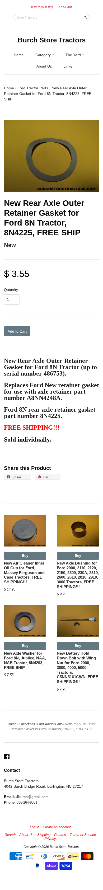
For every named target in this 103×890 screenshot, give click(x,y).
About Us (44, 66)
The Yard (73, 55)
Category (43, 55)
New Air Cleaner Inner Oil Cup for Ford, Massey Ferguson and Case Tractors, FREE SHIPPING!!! (24, 572)
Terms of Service (83, 835)
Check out (64, 6)
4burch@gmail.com (32, 797)
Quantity (11, 289)
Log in (34, 827)
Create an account (57, 827)
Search (10, 835)
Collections (27, 724)
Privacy (50, 839)
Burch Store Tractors (52, 40)
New (10, 245)
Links (67, 66)
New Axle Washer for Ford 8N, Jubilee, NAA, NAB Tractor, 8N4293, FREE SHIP (25, 660)
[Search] (85, 17)
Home (19, 55)
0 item (42, 6)
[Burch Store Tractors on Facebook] (7, 756)
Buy (25, 556)
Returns (60, 835)
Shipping (43, 835)
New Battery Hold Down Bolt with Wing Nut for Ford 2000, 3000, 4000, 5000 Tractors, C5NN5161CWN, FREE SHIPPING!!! (77, 667)
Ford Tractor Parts (32, 88)
